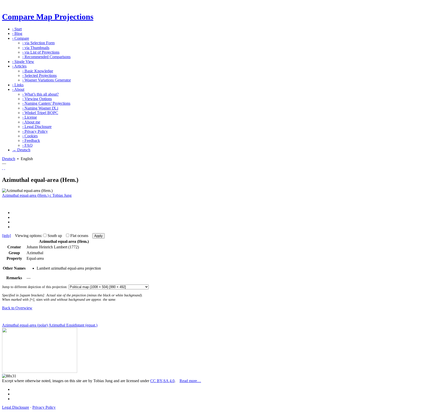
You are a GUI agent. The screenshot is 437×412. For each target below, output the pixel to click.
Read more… (190, 381)
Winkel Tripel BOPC (40, 113)
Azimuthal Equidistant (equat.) (73, 325)
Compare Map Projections (47, 16)
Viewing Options (37, 99)
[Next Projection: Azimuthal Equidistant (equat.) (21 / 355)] (4, 168)
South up (55, 235)
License (29, 117)
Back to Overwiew (17, 308)
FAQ (27, 145)
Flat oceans (79, 235)
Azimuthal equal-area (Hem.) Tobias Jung (37, 195)
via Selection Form (38, 43)
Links (18, 85)
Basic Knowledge (37, 71)
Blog (17, 33)
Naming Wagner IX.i (40, 108)
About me (31, 122)
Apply (98, 236)
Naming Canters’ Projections (46, 103)
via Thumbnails (35, 48)
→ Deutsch (21, 150)
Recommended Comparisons (46, 57)
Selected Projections (39, 75)
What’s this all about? (40, 94)
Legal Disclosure (37, 126)
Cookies (30, 136)
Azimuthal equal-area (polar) (25, 325)
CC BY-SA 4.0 (162, 381)
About (18, 89)
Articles (19, 66)
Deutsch (8, 159)
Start (17, 29)
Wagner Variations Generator (46, 80)
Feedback (31, 140)
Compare (20, 38)
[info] (6, 235)
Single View (23, 61)
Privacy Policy (35, 131)
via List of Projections (40, 52)
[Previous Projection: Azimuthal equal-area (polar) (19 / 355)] (2, 168)
